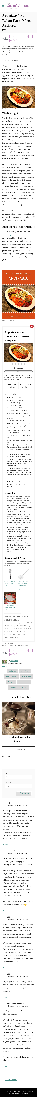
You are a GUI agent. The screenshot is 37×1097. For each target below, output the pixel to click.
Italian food (26, 676)
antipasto (12, 671)
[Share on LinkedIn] (27, 36)
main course (24, 682)
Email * (8, 782)
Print (18, 371)
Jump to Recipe (13, 60)
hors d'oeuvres (11, 676)
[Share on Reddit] (31, 36)
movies (13, 687)
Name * (8, 773)
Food (3, 666)
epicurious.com (15, 235)
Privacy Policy (11, 1079)
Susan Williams (14, 660)
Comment (6, 756)
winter (7, 666)
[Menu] (3, 5)
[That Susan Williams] (18, 5)
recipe (24, 687)
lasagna (11, 682)
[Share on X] (16, 36)
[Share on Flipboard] (11, 40)
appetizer (24, 671)
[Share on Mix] (15, 40)
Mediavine (25, 1093)
